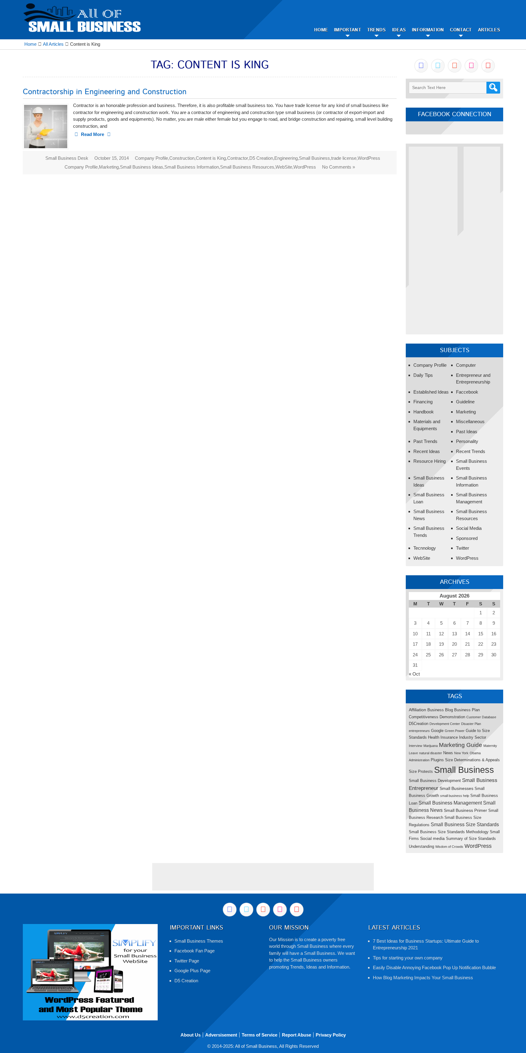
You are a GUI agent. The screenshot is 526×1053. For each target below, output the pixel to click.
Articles (489, 30)
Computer (466, 365)
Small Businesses (456, 788)
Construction (182, 158)
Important (347, 30)
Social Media (469, 528)
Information (428, 30)
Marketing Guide (460, 745)
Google (437, 730)
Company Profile (151, 158)
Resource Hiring (429, 461)
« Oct (414, 673)
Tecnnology (424, 548)
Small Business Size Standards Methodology (449, 832)
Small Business (314, 158)
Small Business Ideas (141, 167)
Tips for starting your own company (408, 957)
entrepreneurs (419, 731)
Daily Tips (423, 375)
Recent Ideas (426, 451)
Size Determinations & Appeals (472, 760)
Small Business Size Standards (465, 824)
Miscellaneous (470, 421)
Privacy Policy (331, 1034)
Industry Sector (472, 737)
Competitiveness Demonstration (437, 717)
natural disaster (430, 753)
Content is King (211, 158)
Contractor (237, 158)
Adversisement (221, 1034)
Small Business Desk (66, 158)
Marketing (109, 167)
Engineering (286, 158)
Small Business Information (191, 167)
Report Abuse (296, 1034)
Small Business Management (450, 802)
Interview (415, 746)
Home (321, 30)
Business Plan (467, 710)
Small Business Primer (465, 810)
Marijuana (430, 746)
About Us (191, 1034)
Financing (423, 401)
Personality (467, 441)
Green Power (455, 731)
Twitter (462, 548)
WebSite (283, 167)
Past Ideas (466, 431)
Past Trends (425, 441)
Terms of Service (259, 1034)
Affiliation (417, 709)
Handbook (423, 411)
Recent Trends (470, 451)
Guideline (465, 401)
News (448, 753)
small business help (454, 796)
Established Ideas (431, 391)
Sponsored (467, 538)
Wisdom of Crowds (449, 846)
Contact (461, 30)
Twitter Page (186, 960)
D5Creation (418, 723)
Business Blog (440, 710)
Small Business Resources (247, 167)
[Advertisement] (433, 238)
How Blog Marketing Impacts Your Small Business (423, 977)
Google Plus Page (192, 970)
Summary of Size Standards (471, 838)
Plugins (437, 760)
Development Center (445, 724)
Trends (376, 30)
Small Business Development (435, 780)
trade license (343, 158)
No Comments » (338, 167)
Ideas (399, 30)
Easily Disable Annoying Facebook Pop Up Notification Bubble (434, 967)
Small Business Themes (198, 941)
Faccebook (467, 391)
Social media (432, 838)
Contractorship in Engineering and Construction (105, 92)
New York (461, 753)
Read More (92, 134)
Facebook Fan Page (194, 950)
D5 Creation (261, 158)
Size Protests (421, 771)
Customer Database (481, 717)
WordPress (369, 158)
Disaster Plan (471, 724)
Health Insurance (443, 737)
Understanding (421, 846)
